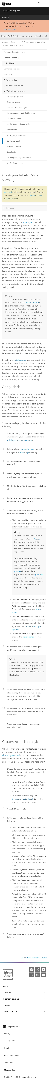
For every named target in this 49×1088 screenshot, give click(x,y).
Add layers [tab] (11, 63)
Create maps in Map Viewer (35, 42)
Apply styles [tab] (11, 80)
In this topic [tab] (9, 208)
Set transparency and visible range (21, 113)
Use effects (11, 152)
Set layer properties (15, 96)
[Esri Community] (31, 974)
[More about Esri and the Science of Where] (8, 975)
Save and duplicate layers (17, 107)
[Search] (39, 3)
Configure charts (16, 163)
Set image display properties (19, 157)
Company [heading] (6, 1005)
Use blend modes (14, 146)
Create (3, 17)
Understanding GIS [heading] (11, 999)
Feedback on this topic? (35, 957)
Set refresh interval (14, 119)
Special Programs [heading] (10, 1012)
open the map (27, 449)
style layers (28, 222)
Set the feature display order (18, 124)
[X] (37, 969)
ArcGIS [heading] (5, 986)
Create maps (15, 42)
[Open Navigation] (45, 3)
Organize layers (13, 102)
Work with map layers (14, 45)
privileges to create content (19, 440)
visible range (20, 360)
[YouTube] (43, 974)
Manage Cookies (11, 1070)
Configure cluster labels (23, 799)
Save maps (8, 74)
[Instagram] (37, 974)
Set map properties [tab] (14, 85)
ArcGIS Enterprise (11, 10)
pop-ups (39, 574)
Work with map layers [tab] (15, 91)
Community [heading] (7, 993)
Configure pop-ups (12, 69)
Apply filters (12, 130)
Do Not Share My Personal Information (20, 1077)
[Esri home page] (7, 4)
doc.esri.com (10, 29)
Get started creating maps (14, 52)
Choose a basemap (12, 58)
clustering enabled (11, 755)
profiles (17, 571)
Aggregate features (18, 135)
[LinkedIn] (43, 969)
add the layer (24, 452)
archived (8, 192)
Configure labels (14, 141)
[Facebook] (31, 969)
